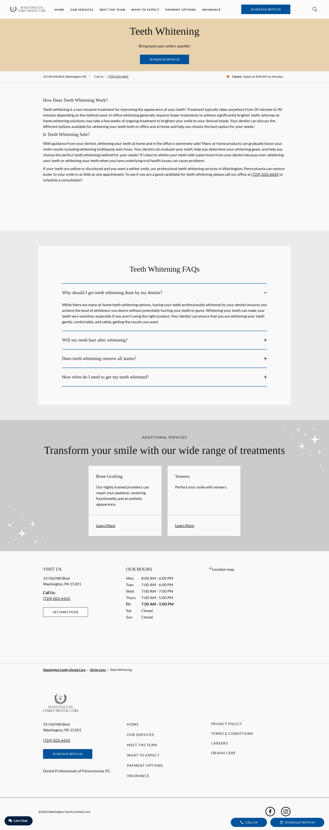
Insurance (211, 9)
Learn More (105, 525)
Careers (219, 743)
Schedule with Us (266, 9)
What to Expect (145, 9)
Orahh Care (223, 753)
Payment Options (180, 9)
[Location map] (247, 607)
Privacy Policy (226, 724)
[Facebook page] (270, 811)
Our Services (81, 9)
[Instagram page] (286, 811)
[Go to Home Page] (28, 9)
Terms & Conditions (232, 733)
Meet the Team (112, 9)
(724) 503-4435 (118, 76)
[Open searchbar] (315, 9)
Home (59, 9)
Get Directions (65, 612)
